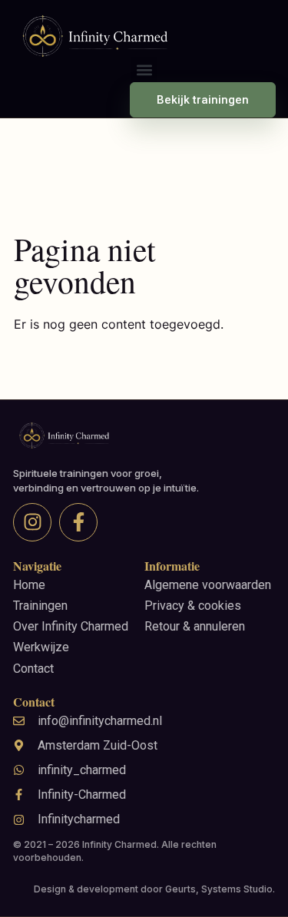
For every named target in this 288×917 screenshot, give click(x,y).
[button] (144, 69)
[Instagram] (32, 522)
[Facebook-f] (78, 522)
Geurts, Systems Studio (219, 889)
